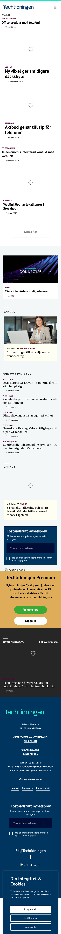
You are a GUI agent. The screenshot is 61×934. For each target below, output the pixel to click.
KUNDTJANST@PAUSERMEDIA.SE (37, 766)
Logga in (30, 621)
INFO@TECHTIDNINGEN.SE (38, 770)
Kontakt (15, 788)
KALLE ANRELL (30, 753)
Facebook (26, 857)
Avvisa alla (30, 926)
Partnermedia (43, 788)
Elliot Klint (30, 741)
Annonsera (27, 788)
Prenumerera (30, 609)
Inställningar (30, 918)
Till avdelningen (48, 641)
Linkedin (35, 857)
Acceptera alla (31, 909)
